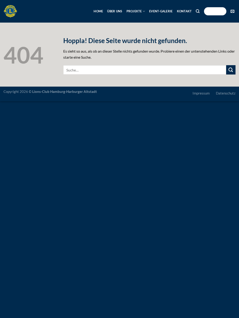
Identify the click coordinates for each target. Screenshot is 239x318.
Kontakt (184, 11)
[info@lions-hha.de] (233, 11)
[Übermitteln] (230, 69)
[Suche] (198, 11)
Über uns (114, 11)
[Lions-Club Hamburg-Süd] (10, 11)
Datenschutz (225, 93)
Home (98, 11)
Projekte (134, 11)
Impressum (201, 93)
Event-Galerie (160, 11)
